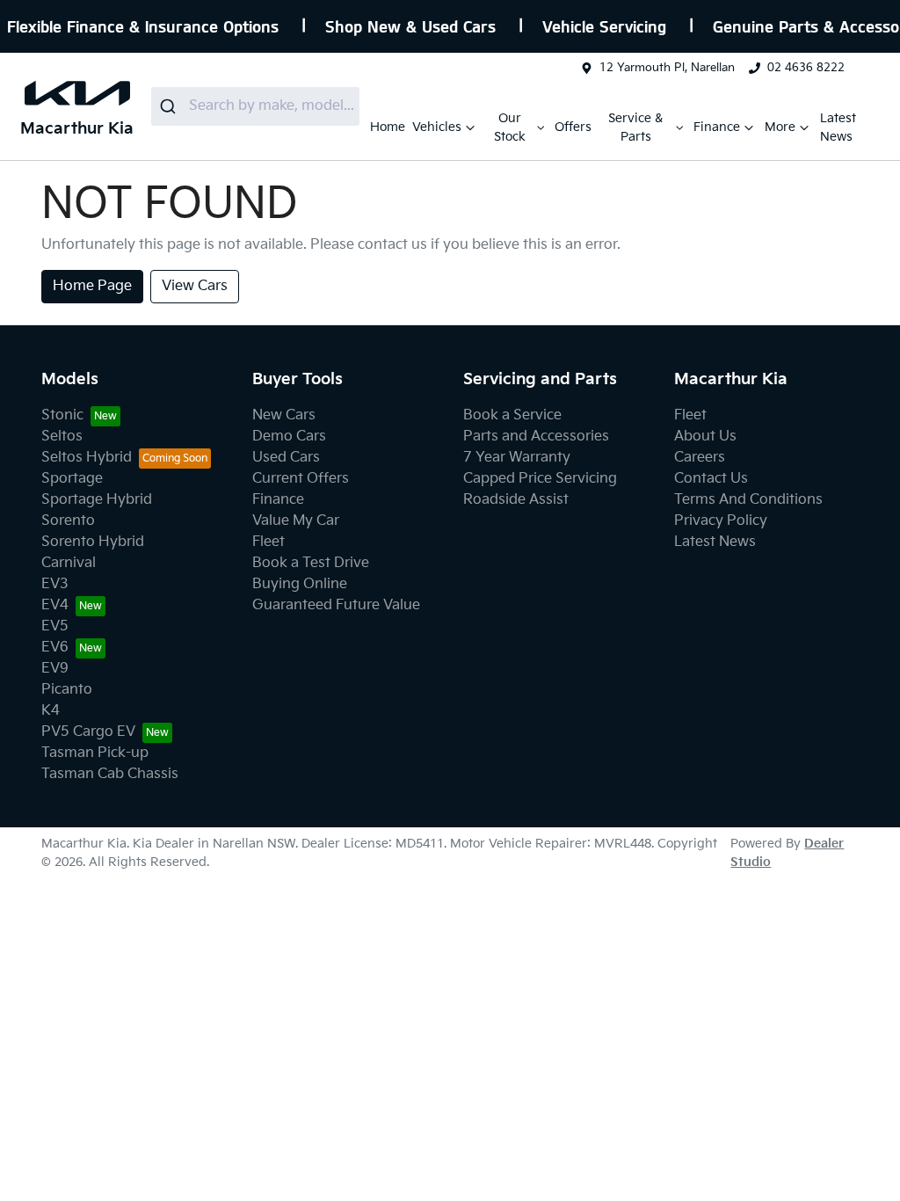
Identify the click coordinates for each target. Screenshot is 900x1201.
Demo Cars (289, 436)
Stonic (62, 415)
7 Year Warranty (516, 457)
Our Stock (510, 127)
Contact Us (711, 478)
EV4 (55, 605)
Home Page (92, 286)
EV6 (55, 647)
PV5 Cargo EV (88, 732)
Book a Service (512, 415)
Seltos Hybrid (86, 457)
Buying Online (299, 584)
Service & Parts (635, 127)
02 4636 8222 (806, 68)
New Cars (284, 415)
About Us (705, 436)
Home (387, 127)
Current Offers (300, 478)
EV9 (55, 668)
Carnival (68, 563)
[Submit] (170, 106)
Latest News (838, 127)
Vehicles (436, 127)
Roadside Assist (516, 499)
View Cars (195, 286)
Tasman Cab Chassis (109, 774)
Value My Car (295, 521)
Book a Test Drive (310, 563)
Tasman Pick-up (95, 753)
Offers (573, 127)
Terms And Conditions (748, 499)
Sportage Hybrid (96, 499)
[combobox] (255, 106)
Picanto (66, 689)
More (780, 127)
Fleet (268, 542)
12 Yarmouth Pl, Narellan (667, 68)
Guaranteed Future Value (336, 605)
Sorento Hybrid (92, 542)
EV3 (55, 584)
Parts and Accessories (536, 436)
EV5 (55, 626)
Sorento (68, 521)
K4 (50, 710)
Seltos (62, 436)
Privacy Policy (720, 521)
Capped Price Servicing (540, 478)
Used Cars (286, 457)
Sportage (72, 478)
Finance (716, 127)
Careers (699, 457)
